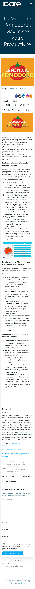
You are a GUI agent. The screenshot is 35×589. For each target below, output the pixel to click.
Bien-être (13, 462)
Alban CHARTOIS (13, 89)
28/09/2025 (23, 89)
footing (23, 464)
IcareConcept (24, 432)
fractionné (10, 467)
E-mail (5, 530)
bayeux (9, 464)
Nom (4, 522)
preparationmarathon (13, 469)
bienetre (14, 464)
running (22, 469)
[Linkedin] (23, 96)
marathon (17, 467)
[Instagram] (27, 96)
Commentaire (7, 499)
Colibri (23, 583)
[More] (30, 96)
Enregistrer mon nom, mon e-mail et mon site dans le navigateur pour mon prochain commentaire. (16, 546)
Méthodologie (21, 462)
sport (16, 472)
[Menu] (31, 4)
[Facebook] (16, 96)
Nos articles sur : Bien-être (11, 450)
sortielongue (10, 472)
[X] (20, 96)
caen (19, 464)
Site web (5, 537)
